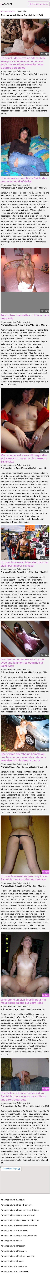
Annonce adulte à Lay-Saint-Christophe (19, 1235)
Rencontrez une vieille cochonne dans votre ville (25, 317)
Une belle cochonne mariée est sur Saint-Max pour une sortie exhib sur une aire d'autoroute (23, 1096)
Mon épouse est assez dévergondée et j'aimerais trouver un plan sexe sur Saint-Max (24, 458)
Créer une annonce (38, 4)
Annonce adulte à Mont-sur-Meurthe (17, 1256)
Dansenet (6, 4)
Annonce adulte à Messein (13, 1246)
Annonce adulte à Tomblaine (14, 1266)
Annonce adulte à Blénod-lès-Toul (16, 1205)
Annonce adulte (8, 11)
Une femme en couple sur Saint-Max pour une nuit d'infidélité (24, 180)
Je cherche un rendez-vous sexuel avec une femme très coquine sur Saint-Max (22, 662)
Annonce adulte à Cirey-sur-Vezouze (17, 1215)
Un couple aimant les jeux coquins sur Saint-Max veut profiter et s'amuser (25, 878)
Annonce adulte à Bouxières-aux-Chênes (20, 1210)
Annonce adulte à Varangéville (14, 1271)
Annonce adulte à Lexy (11, 1240)
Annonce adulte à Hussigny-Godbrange (19, 1225)
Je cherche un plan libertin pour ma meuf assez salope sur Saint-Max (23, 1001)
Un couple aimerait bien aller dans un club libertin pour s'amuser (24, 564)
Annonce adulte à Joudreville (14, 1230)
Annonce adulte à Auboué (12, 1200)
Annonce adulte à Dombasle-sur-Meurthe (20, 1220)
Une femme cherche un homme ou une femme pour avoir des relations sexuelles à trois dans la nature (23, 757)
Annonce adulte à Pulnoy (12, 1261)
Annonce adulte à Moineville (14, 1251)
